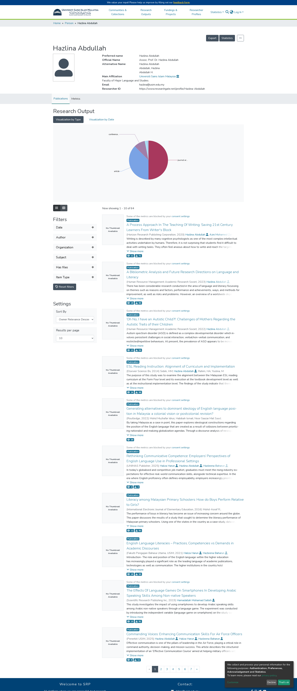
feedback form (181, 2)
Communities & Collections (118, 12)
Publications (60, 98)
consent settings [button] (181, 216)
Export (212, 38)
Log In (237, 12)
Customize (232, 682)
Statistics (227, 38)
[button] (231, 12)
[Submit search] (227, 12)
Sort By (61, 311)
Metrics (75, 99)
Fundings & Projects (170, 12)
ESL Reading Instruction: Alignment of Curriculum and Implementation (180, 366)
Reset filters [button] (66, 287)
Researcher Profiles (196, 12)
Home (57, 23)
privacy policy (269, 675)
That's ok (284, 682)
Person (69, 23)
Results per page (67, 330)
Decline (271, 682)
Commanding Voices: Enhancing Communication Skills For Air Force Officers (184, 634)
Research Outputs (146, 12)
